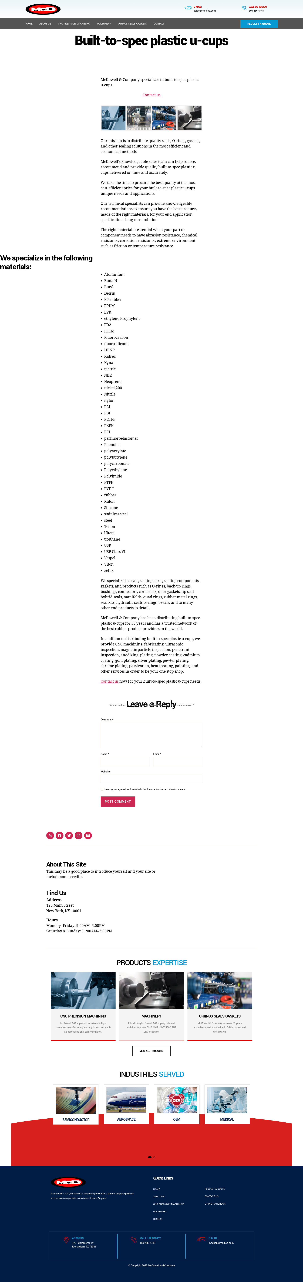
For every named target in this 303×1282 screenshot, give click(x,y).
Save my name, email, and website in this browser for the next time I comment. (145, 789)
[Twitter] (69, 835)
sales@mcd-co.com (205, 11)
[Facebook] (59, 835)
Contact (159, 24)
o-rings (157, 1219)
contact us (211, 1196)
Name (105, 754)
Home (28, 24)
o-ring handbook (215, 1203)
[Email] (88, 835)
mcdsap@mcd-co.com (221, 1243)
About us (45, 24)
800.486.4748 (256, 11)
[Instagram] (78, 835)
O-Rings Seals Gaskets (132, 24)
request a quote (215, 1189)
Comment (107, 719)
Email (157, 754)
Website (105, 771)
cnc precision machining (168, 1204)
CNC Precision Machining (74, 24)
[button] (150, 1157)
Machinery (104, 24)
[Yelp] (50, 835)
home (156, 1189)
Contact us (151, 95)
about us (158, 1196)
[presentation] (34, 1118)
